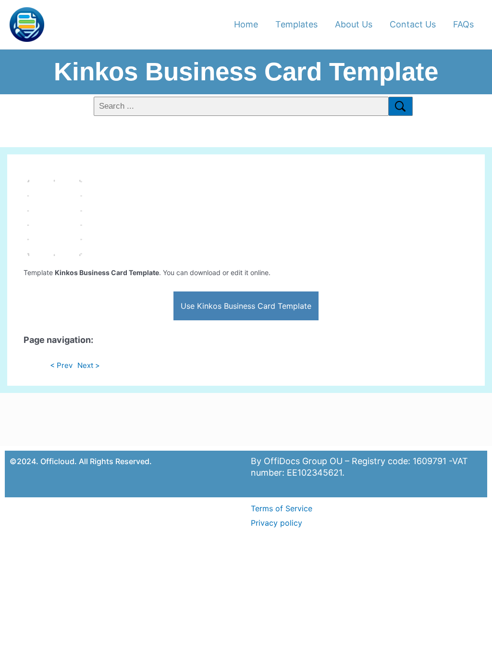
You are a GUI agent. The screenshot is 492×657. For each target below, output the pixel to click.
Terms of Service (281, 508)
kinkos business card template (246, 71)
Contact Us (413, 24)
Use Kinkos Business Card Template (246, 306)
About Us (353, 24)
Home (246, 24)
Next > (88, 365)
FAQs (463, 24)
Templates (296, 24)
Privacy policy (276, 523)
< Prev (61, 365)
